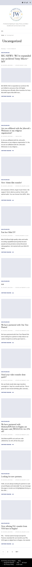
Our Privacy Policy (9, 564)
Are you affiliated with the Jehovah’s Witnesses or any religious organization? (15, 131)
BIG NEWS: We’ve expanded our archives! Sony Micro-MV (16, 59)
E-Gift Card (19, 564)
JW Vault (24, 562)
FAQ (18, 562)
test (2, 284)
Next (17, 551)
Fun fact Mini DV (8, 232)
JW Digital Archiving (7, 65)
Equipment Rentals (9, 562)
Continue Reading (6, 96)
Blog (19, 561)
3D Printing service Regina (8, 561)
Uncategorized (5, 52)
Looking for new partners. (11, 477)
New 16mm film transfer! (11, 183)
